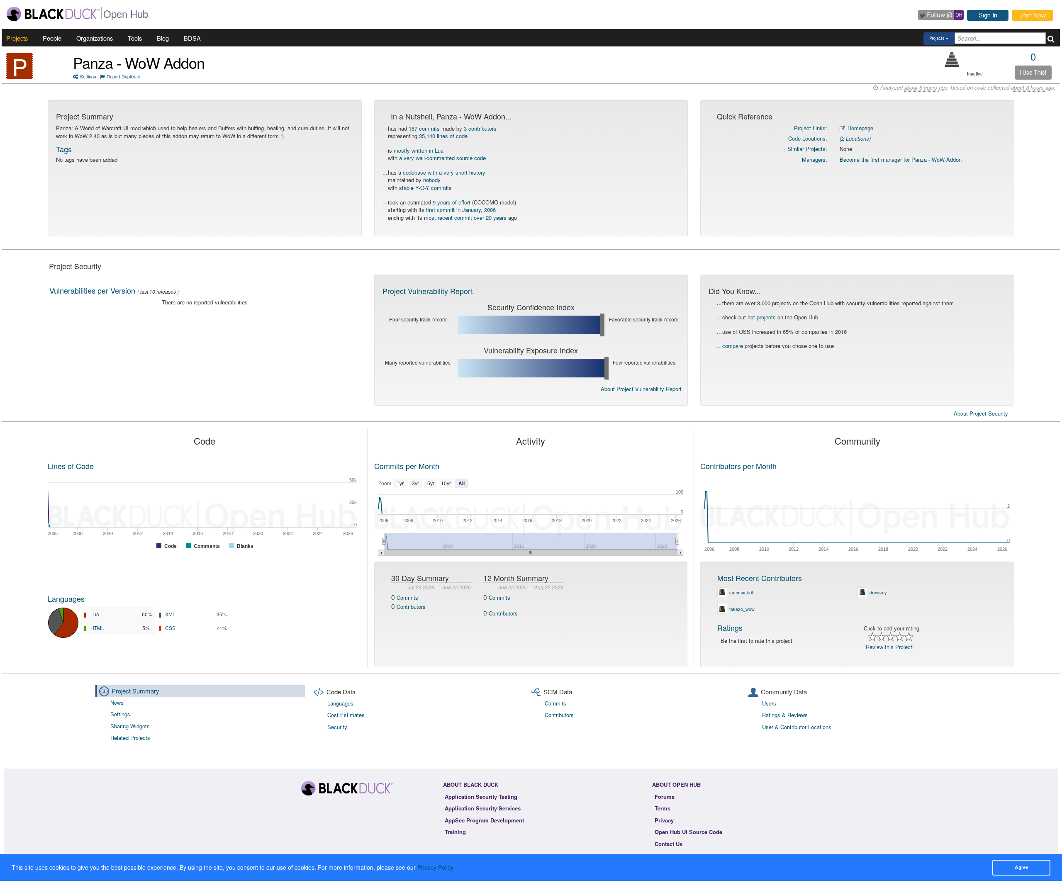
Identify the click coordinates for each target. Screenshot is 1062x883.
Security (337, 727)
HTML (97, 627)
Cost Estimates (346, 715)
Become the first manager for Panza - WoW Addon (901, 159)
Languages (66, 598)
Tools (135, 38)
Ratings (730, 627)
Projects (17, 38)
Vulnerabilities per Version (92, 290)
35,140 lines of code (443, 136)
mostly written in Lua (418, 150)
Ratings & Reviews (785, 715)
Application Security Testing (481, 796)
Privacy (664, 820)
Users (769, 703)
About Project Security (981, 413)
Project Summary (135, 690)
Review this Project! (890, 647)
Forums (665, 796)
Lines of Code (71, 465)
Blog (163, 38)
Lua (94, 614)
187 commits (424, 128)
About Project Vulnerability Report (641, 389)
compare (732, 346)
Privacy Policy (435, 867)
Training (455, 832)
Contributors (411, 607)
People (52, 38)
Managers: (814, 159)
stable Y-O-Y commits (425, 188)
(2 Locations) (855, 138)
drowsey (878, 592)
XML (170, 614)
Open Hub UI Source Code (688, 832)
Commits (407, 597)
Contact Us (668, 844)
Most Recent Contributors (759, 577)
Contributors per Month (738, 465)
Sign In (988, 15)
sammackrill (741, 592)
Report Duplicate (123, 76)
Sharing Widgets (130, 726)
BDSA (192, 38)
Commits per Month (406, 465)
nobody (432, 180)
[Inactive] (952, 59)
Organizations (94, 38)
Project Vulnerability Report (427, 290)
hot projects (762, 317)
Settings (88, 76)
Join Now (1033, 15)
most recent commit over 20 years (465, 217)
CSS (170, 627)
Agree (1021, 867)
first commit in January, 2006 (461, 210)
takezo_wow (742, 609)
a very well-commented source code (442, 158)
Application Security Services (483, 808)
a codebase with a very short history (441, 172)
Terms (662, 808)
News (117, 702)
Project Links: (810, 128)
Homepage (859, 128)
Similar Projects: (807, 149)
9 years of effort (451, 202)
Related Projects (130, 738)
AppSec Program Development (484, 820)
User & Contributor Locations (796, 727)
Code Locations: (807, 138)
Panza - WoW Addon (139, 62)
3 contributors (480, 128)
